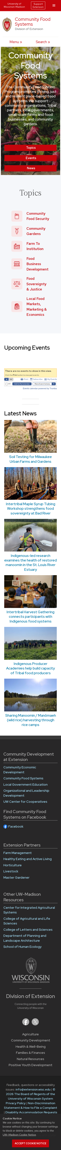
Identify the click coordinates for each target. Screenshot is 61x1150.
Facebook (15, 826)
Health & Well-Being (31, 1047)
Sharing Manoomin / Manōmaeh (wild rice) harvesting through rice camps (30, 720)
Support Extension (38, 5)
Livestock (10, 871)
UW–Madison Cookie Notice (19, 1134)
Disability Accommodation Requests (31, 1112)
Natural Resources (30, 1059)
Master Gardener (16, 877)
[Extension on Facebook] (26, 1024)
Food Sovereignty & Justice (36, 283)
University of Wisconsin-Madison (14, 5)
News (31, 168)
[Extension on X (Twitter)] (35, 1024)
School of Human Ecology (22, 947)
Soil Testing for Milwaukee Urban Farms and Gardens (30, 459)
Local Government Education (25, 784)
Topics (31, 148)
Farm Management (17, 853)
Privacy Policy (16, 1103)
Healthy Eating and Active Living (27, 859)
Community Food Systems (32, 21)
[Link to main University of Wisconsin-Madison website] (31, 982)
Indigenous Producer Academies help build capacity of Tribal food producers (30, 668)
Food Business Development (37, 264)
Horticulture (12, 865)
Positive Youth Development (30, 1065)
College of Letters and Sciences (28, 930)
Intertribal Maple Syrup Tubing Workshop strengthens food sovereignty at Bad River (30, 508)
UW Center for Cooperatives (25, 802)
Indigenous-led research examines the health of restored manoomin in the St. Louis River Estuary (30, 562)
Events (31, 158)
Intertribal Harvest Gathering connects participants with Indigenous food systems (30, 617)
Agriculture (30, 1034)
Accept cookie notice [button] (30, 1143)
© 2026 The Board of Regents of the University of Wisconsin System (30, 1093)
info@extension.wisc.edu (33, 1089)
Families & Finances (30, 1053)
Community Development (30, 1040)
